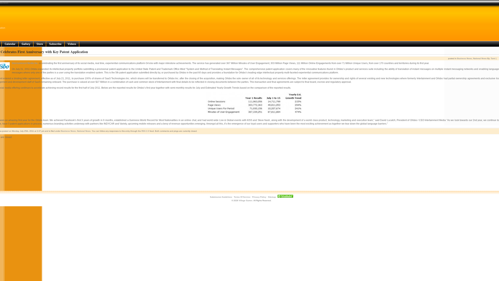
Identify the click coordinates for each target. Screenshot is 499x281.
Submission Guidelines (221, 197)
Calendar (10, 44)
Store (39, 44)
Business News (464, 58)
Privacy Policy (259, 197)
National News (480, 58)
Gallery (26, 44)
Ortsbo (149, 63)
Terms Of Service (242, 197)
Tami (493, 58)
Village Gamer (245, 200)
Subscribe (55, 44)
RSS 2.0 (145, 131)
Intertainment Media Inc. (25, 63)
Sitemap (272, 197)
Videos (72, 44)
